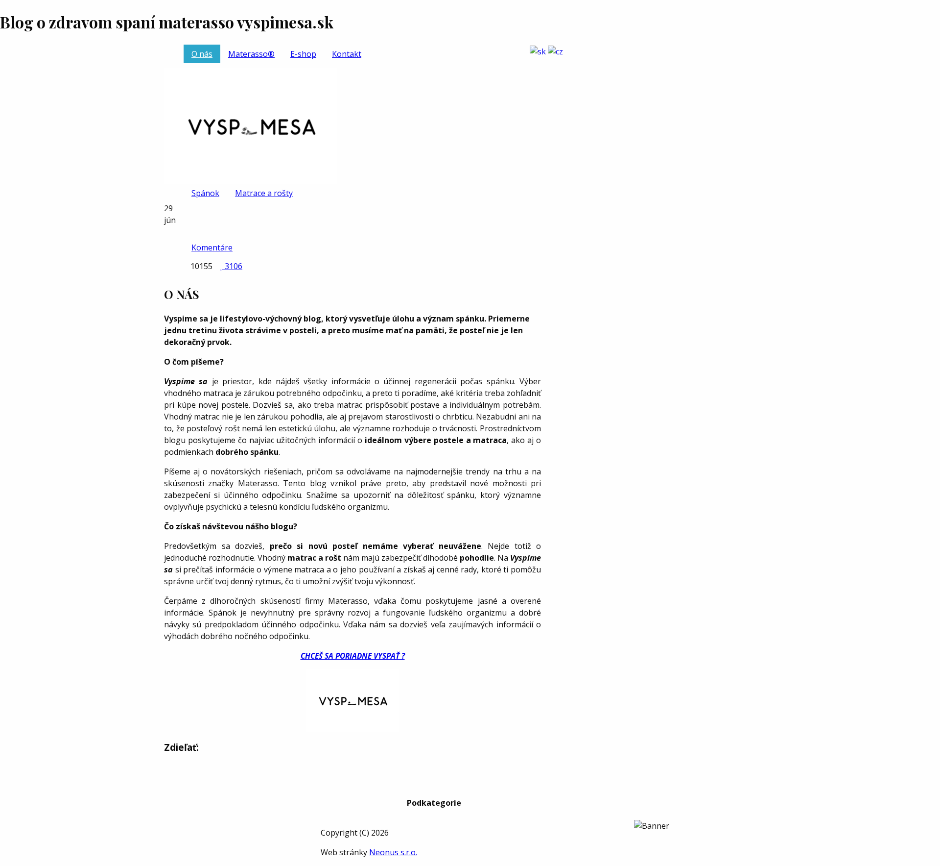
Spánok (205, 193)
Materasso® (251, 54)
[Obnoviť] (250, 125)
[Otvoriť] (557, 62)
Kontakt (346, 54)
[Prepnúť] (538, 50)
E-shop (303, 54)
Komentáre (212, 247)
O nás (201, 54)
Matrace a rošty (264, 193)
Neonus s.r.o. (393, 852)
